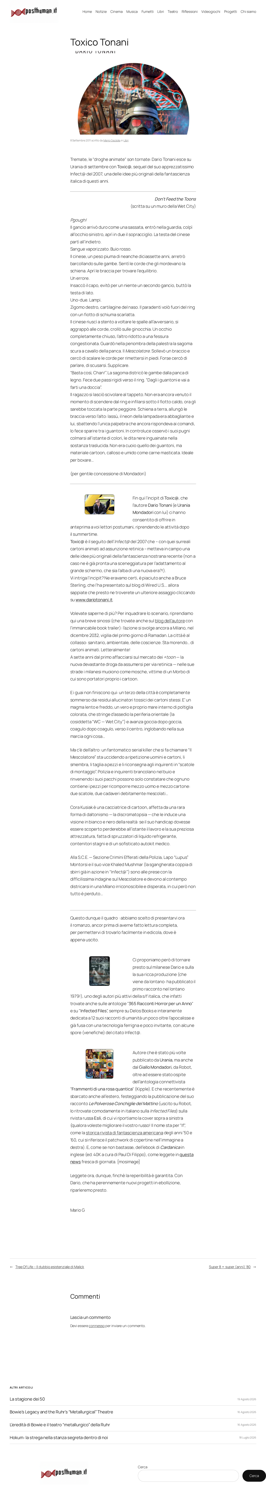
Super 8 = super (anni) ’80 (230, 1266)
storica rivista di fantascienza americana (124, 1133)
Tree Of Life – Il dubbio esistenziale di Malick (49, 1266)
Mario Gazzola (112, 140)
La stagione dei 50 (27, 1399)
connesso (97, 1325)
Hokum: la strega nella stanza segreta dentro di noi (59, 1437)
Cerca (142, 1467)
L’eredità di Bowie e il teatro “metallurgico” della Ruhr (60, 1424)
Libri (126, 140)
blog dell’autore (170, 621)
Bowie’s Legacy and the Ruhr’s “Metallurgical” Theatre (61, 1412)
